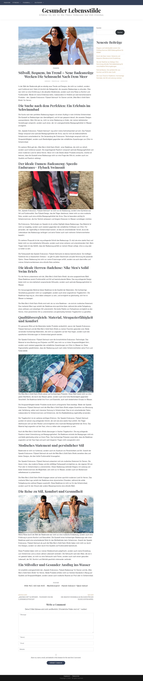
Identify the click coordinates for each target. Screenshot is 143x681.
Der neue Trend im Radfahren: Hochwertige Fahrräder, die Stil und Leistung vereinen (110, 77)
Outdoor (38, 2)
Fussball (27, 2)
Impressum (67, 676)
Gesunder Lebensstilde (71, 10)
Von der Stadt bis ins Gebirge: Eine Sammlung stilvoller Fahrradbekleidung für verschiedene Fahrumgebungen (109, 64)
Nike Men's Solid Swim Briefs (35, 586)
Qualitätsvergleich (54, 586)
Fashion (7, 2)
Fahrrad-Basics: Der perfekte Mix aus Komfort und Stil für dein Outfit (108, 71)
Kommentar (64, 81)
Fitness (16, 2)
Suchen (98, 28)
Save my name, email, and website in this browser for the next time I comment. (56, 657)
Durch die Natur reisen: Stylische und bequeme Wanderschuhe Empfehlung (108, 57)
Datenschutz (75, 676)
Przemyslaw (55, 81)
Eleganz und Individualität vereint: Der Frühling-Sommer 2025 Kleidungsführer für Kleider (109, 50)
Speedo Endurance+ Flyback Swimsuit (75, 586)
